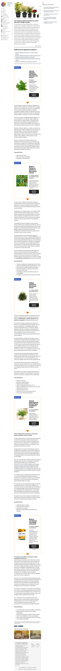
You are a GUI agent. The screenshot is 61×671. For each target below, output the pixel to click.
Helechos (21, 626)
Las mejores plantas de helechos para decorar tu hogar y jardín (26, 21)
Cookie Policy (20, 669)
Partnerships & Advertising (27, 669)
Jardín (15, 626)
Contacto (33, 646)
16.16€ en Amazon (34, 305)
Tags (37, 646)
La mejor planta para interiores (33, 290)
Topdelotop (9, 2)
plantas (34, 235)
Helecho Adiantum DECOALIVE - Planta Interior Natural (51, 8)
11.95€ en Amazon (34, 423)
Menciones (34, 669)
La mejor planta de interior (33, 410)
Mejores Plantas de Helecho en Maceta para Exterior (51, 11)
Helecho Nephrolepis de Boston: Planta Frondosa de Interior (50, 18)
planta (30, 144)
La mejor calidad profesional (34, 527)
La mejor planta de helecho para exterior (34, 177)
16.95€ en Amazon (34, 95)
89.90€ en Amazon (34, 546)
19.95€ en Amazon (34, 191)
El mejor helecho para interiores (33, 81)
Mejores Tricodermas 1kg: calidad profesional (50, 22)
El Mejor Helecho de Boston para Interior (25, 57)
